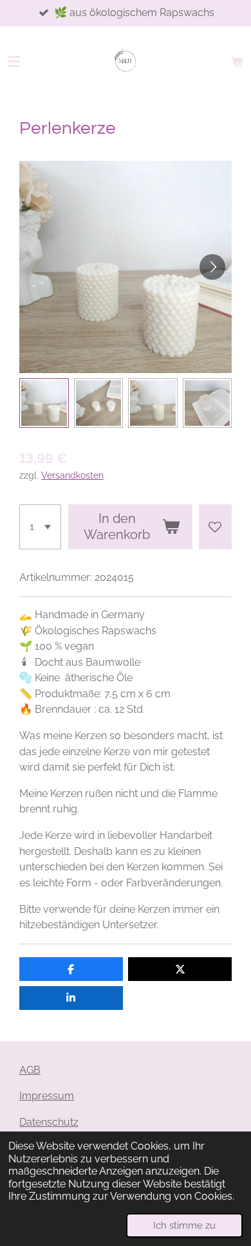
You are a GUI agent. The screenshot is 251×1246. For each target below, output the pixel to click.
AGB (30, 1070)
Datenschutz (49, 1122)
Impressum (46, 1096)
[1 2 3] (40, 526)
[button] (44, 403)
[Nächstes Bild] (212, 267)
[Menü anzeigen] (14, 61)
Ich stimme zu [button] (184, 1225)
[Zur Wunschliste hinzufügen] (215, 526)
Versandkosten (72, 475)
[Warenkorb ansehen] (237, 61)
